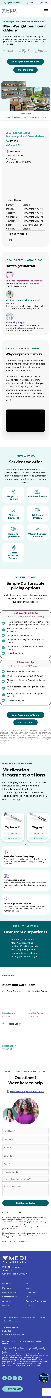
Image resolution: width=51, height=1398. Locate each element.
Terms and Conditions (34, 1221)
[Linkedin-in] (20, 1378)
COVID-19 (41, 1317)
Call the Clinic (25, 70)
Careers (29, 1305)
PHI (5, 1317)
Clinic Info (7, 117)
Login (28, 1287)
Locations (6, 1283)
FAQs (28, 1296)
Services (17, 117)
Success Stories (9, 1296)
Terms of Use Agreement (12, 1321)
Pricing (25, 117)
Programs (6, 1287)
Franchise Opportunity (36, 1301)
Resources (7, 1305)
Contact (44, 117)
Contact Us (31, 1292)
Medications (34, 117)
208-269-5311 (13, 144)
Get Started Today (25, 1203)
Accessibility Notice (28, 1317)
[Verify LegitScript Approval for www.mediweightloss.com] (44, 1382)
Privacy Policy (22, 1241)
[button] (45, 11)
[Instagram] (9, 1378)
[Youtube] (4, 1378)
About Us (6, 1301)
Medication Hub (9, 1292)
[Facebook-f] (15, 1378)
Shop (28, 1283)
